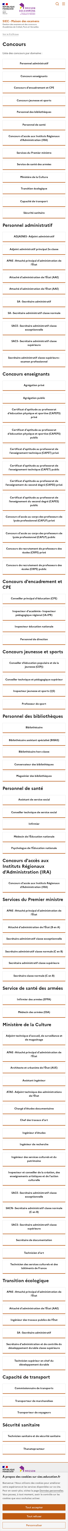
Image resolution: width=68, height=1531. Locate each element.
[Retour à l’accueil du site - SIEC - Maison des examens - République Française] (27, 1471)
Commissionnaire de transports (34, 1388)
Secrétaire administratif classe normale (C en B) (34, 951)
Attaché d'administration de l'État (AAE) (34, 277)
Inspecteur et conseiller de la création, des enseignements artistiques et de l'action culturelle (34, 1176)
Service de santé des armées (34, 164)
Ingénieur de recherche (34, 1144)
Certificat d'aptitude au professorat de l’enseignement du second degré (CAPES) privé (34, 483)
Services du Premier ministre (34, 153)
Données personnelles (51, 1490)
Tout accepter (34, 1507)
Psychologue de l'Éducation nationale (34, 848)
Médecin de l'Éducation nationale (34, 836)
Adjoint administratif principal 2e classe (34, 249)
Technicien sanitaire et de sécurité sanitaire (34, 1436)
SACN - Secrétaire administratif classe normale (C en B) (34, 1210)
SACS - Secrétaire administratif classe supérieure (34, 343)
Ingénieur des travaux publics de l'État (34, 1320)
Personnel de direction (34, 639)
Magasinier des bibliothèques (34, 776)
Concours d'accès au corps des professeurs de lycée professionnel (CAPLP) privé (34, 518)
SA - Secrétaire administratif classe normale (34, 313)
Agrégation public (34, 398)
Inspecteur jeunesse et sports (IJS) (34, 691)
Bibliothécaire (34, 727)
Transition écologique (34, 188)
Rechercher (57, 4)
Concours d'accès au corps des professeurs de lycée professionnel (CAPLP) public (34, 535)
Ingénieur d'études (34, 1133)
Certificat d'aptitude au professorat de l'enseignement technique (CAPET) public (34, 467)
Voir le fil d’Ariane (11, 34)
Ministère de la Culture (34, 177)
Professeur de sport (34, 704)
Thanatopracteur (34, 1449)
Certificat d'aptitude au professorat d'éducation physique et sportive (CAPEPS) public (34, 433)
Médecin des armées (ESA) (34, 1012)
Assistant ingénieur (34, 1080)
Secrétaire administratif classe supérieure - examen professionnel (34, 359)
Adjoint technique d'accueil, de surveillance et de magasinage (34, 1037)
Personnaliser (34, 1525)
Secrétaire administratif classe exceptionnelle (34, 939)
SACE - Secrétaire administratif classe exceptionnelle (34, 328)
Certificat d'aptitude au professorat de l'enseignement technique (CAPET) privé (34, 451)
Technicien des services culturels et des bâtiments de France (34, 1266)
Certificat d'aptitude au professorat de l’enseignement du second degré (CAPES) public (34, 501)
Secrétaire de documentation (34, 1240)
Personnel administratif (34, 63)
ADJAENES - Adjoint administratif (34, 236)
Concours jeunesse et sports (34, 100)
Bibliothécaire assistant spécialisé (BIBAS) (34, 740)
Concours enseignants (34, 76)
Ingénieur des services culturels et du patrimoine (34, 1159)
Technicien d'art (34, 1253)
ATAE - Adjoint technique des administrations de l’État (34, 1094)
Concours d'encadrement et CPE (34, 88)
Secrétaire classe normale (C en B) (34, 976)
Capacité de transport (34, 201)
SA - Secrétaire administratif (34, 301)
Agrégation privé (34, 385)
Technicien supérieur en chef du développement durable (34, 1362)
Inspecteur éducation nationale (34, 626)
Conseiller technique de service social (34, 812)
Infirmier (34, 824)
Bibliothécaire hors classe (34, 752)
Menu (63, 4)
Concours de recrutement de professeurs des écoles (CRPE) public (34, 567)
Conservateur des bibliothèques (34, 764)
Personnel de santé (34, 125)
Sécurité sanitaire (34, 213)
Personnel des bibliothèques (34, 112)
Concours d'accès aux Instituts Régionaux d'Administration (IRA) (34, 138)
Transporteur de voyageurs (34, 1412)
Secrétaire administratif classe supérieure (34, 963)
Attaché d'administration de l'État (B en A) (34, 927)
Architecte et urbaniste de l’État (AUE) (34, 1068)
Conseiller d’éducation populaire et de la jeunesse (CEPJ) (34, 665)
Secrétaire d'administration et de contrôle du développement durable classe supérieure (34, 1346)
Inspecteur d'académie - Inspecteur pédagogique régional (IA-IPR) (34, 613)
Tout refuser (34, 1516)
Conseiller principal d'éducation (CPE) (34, 598)
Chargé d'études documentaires (34, 1108)
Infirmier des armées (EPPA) (34, 999)
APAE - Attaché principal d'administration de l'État (34, 262)
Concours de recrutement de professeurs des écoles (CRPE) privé (34, 550)
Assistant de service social (34, 799)
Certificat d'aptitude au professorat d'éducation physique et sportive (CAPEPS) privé (34, 413)
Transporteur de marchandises (34, 1401)
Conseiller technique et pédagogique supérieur (34, 679)
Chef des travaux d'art (34, 1120)
